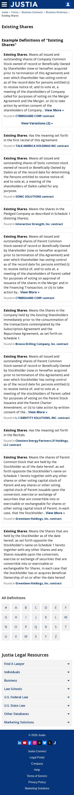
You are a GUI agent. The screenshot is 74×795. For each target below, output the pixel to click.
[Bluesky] (45, 743)
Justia (5, 12)
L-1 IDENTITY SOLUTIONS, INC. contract (42, 418)
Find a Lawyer (14, 664)
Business (10, 680)
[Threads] (40, 743)
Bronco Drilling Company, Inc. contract (41, 344)
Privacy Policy (37, 782)
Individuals (12, 672)
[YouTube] (25, 743)
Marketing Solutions (19, 722)
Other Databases (16, 714)
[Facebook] (30, 743)
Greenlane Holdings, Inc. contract (38, 519)
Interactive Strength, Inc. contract (39, 224)
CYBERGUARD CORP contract (34, 116)
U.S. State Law (14, 705)
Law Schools (13, 689)
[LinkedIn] (20, 743)
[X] (49, 743)
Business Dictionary (56, 12)
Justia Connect (37, 751)
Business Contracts (32, 12)
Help (37, 769)
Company (37, 763)
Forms (14, 12)
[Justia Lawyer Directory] (54, 743)
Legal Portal (37, 757)
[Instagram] (35, 743)
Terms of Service (37, 776)
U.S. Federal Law (16, 697)
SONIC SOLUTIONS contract (34, 196)
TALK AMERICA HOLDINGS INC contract (42, 146)
